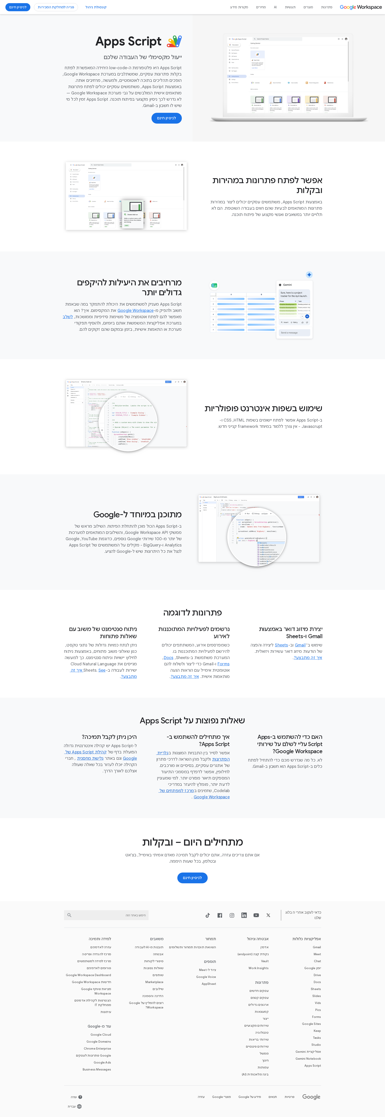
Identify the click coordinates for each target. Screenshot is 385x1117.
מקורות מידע (239, 7)
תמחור (210, 939)
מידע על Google (249, 1097)
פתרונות (326, 7)
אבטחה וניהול (258, 939)
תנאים (273, 1097)
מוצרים (308, 7)
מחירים (261, 7)
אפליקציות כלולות (306, 939)
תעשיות (290, 7)
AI (275, 7)
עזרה (201, 1097)
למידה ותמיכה (100, 939)
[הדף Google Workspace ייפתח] (361, 7)
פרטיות (289, 1097)
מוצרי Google (221, 1097)
